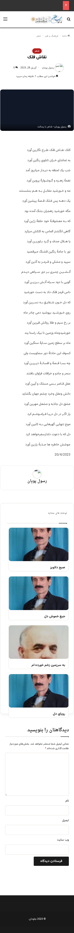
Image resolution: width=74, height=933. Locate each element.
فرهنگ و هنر (51, 36)
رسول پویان (48, 68)
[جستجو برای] (69, 21)
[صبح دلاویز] (38, 544)
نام (67, 801)
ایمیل (65, 820)
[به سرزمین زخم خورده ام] (38, 642)
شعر (38, 36)
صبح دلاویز (57, 568)
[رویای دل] (38, 691)
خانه (64, 36)
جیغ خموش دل (54, 617)
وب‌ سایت (63, 840)
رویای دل (59, 714)
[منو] (5, 21)
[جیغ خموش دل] (38, 593)
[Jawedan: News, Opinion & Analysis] (47, 19)
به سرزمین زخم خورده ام (48, 665)
